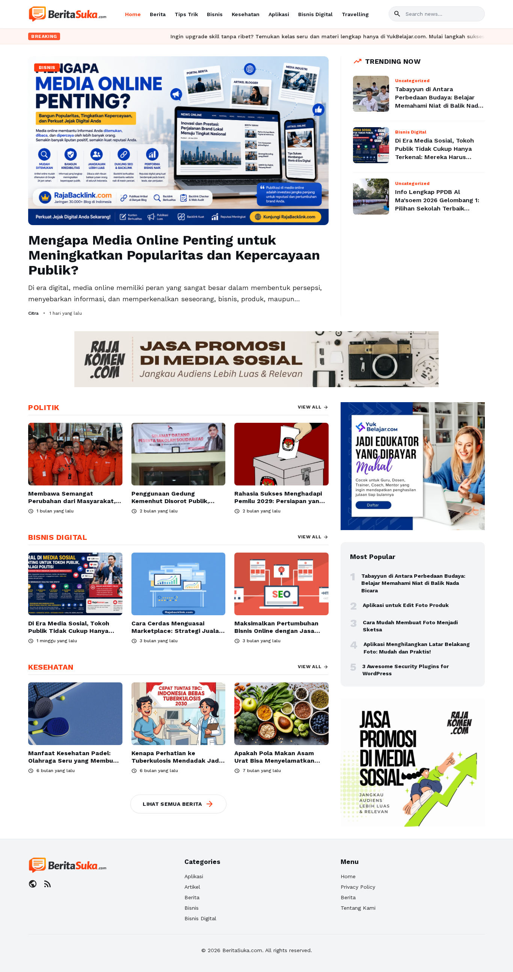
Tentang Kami (358, 908)
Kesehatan (246, 14)
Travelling (355, 14)
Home (133, 14)
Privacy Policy (358, 887)
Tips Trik (186, 14)
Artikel (192, 887)
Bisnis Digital (315, 14)
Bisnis (215, 14)
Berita (158, 14)
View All (313, 407)
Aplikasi (279, 14)
